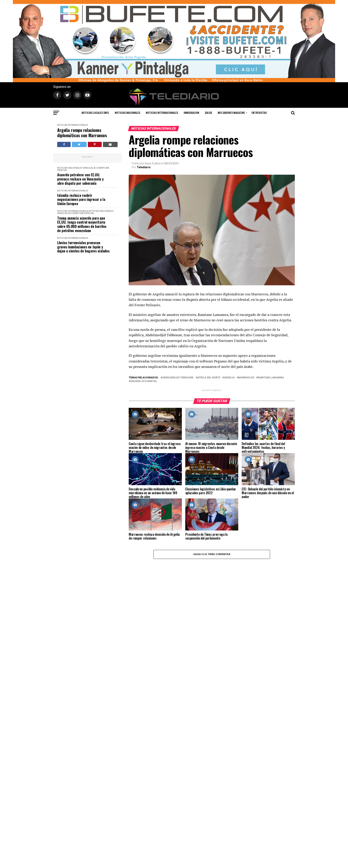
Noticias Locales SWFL (95, 113)
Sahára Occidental (143, 381)
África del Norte (208, 377)
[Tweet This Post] (79, 144)
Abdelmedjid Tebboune (178, 377)
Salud (208, 113)
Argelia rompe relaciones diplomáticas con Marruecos (82, 133)
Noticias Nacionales (127, 113)
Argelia (229, 377)
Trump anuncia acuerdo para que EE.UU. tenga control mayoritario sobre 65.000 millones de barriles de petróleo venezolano (81, 224)
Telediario (144, 167)
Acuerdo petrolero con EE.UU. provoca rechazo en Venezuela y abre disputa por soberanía (80, 179)
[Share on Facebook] (64, 144)
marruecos (246, 377)
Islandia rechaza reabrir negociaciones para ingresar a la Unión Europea (81, 199)
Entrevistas (259, 113)
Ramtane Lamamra (271, 377)
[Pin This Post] (95, 144)
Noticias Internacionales (162, 113)
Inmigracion (191, 113)
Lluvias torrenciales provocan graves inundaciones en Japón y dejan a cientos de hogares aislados (83, 247)
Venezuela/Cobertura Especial (83, 169)
